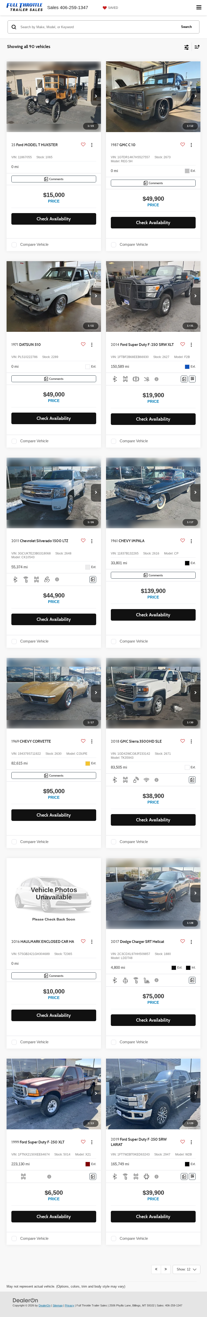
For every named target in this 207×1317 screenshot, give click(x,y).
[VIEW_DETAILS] (54, 893)
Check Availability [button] (54, 219)
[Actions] (91, 145)
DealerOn (44, 1305)
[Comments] (184, 379)
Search (186, 27)
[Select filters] (187, 47)
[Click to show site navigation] (199, 7)
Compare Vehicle (34, 245)
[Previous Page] (156, 1269)
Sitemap (58, 1305)
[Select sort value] (196, 46)
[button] (96, 97)
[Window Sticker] (192, 379)
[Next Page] (166, 1269)
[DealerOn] (25, 1300)
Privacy (69, 1305)
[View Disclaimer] (157, 379)
